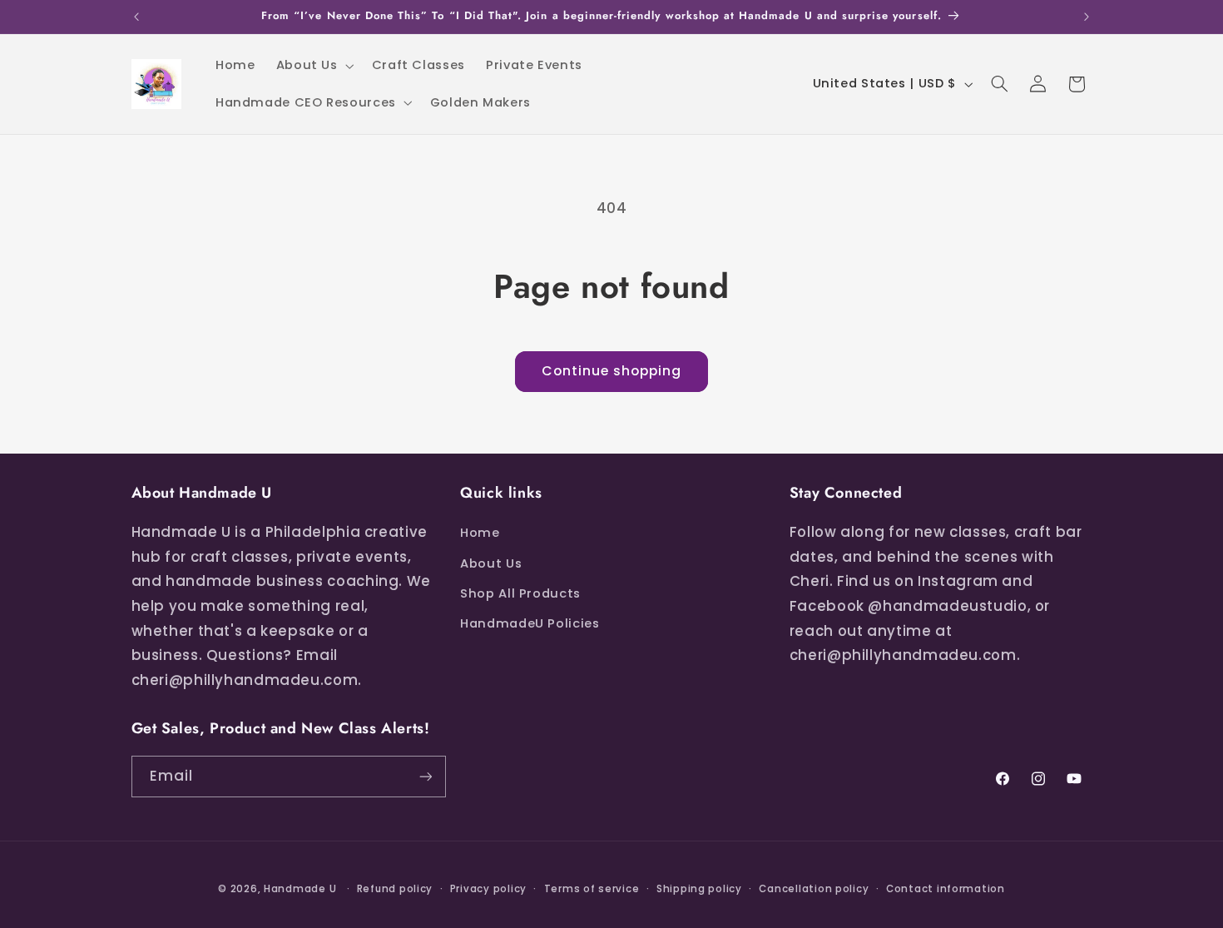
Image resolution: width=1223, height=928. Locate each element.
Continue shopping (612, 370)
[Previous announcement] (136, 16)
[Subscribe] (425, 776)
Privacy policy (488, 889)
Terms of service (592, 889)
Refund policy (395, 889)
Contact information (945, 889)
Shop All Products (520, 593)
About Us (491, 563)
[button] (313, 65)
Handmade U (300, 889)
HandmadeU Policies (529, 623)
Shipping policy (699, 889)
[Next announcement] (1086, 16)
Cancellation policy (814, 889)
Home (480, 532)
